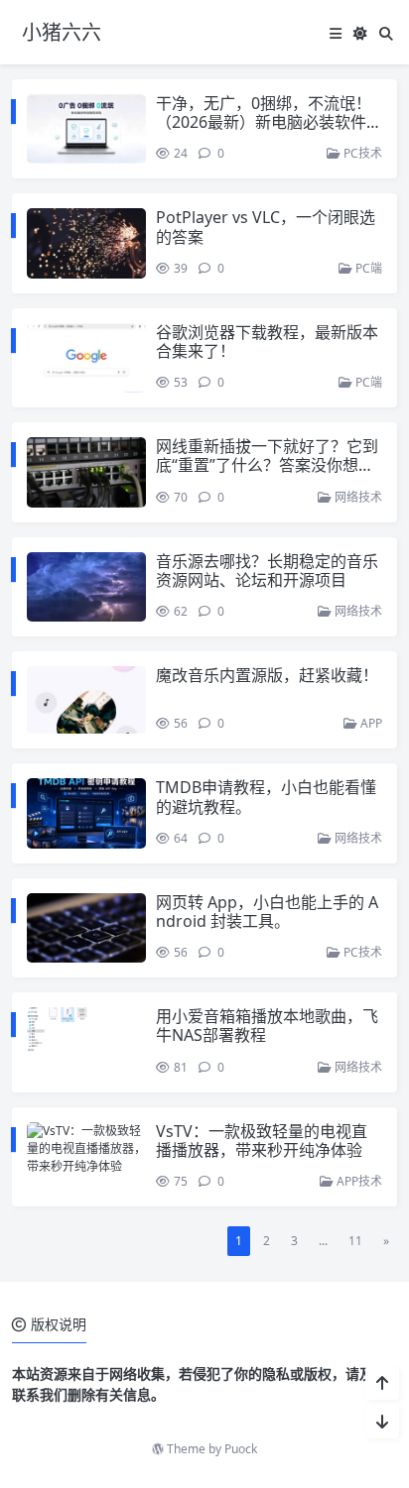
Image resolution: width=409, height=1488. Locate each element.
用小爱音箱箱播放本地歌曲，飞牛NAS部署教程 (267, 1025)
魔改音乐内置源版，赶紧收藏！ (267, 675)
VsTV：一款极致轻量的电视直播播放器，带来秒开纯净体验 (261, 1140)
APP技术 (358, 1181)
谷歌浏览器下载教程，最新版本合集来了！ (267, 341)
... (323, 1240)
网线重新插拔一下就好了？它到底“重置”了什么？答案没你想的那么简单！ (267, 465)
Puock (240, 1448)
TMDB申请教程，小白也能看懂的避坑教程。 (266, 796)
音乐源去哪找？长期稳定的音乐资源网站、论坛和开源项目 (267, 570)
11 (355, 1240)
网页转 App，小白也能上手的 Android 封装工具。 (267, 911)
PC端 (367, 268)
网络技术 (357, 497)
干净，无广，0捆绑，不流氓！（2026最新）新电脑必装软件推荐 (269, 122)
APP (369, 723)
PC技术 (361, 153)
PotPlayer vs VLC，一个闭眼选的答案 (265, 226)
